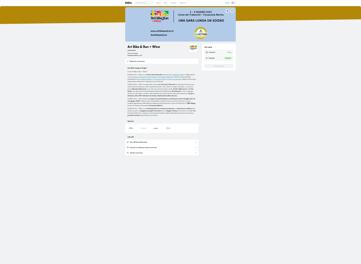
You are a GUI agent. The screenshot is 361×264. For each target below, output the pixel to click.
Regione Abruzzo (147, 79)
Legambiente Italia (177, 75)
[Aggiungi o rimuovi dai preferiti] (232, 11)
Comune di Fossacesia (173, 79)
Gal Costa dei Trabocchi (165, 77)
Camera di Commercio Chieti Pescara (144, 77)
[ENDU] (128, 2)
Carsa (154, 81)
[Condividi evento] (227, 11)
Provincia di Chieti (160, 79)
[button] (161, 142)
